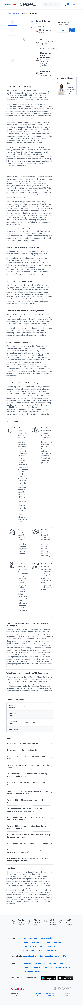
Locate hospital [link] (29, 956)
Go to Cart (71, 30)
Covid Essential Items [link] (49, 946)
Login (74, 5)
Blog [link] (61, 963)
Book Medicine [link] (47, 938)
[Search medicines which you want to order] (59, 4)
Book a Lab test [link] (29, 946)
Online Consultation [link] (31, 942)
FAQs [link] (65, 956)
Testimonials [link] (40, 963)
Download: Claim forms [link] (49, 956)
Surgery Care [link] (28, 950)
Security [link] (36, 967)
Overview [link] (27, 963)
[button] (66, 5)
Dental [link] (40, 950)
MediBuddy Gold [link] (30, 938)
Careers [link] (26, 967)
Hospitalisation (15, 956)
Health (13, 938)
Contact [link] (52, 963)
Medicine (16, 14)
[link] (10, 4)
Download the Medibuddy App (23, 977)
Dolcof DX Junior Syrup (29, 14)
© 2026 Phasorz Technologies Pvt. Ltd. (22, 995)
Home (8, 14)
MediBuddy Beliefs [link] (33, 971)
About (12, 963)
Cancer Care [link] (52, 950)
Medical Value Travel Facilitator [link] (57, 967)
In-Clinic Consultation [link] (52, 942)
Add (62, 30)
